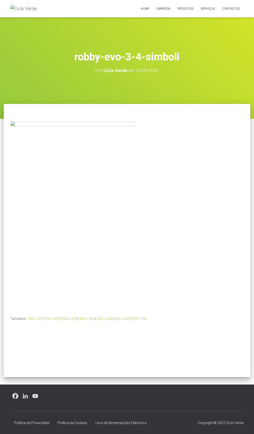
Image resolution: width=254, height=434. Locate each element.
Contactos (231, 8)
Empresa (163, 8)
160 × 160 (87, 319)
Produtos (185, 8)
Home (145, 8)
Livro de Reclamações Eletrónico (121, 423)
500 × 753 (139, 319)
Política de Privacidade (31, 423)
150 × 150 (34, 319)
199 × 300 (52, 319)
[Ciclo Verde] (23, 8)
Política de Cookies (72, 423)
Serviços (208, 8)
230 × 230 (69, 319)
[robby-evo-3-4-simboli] (72, 215)
